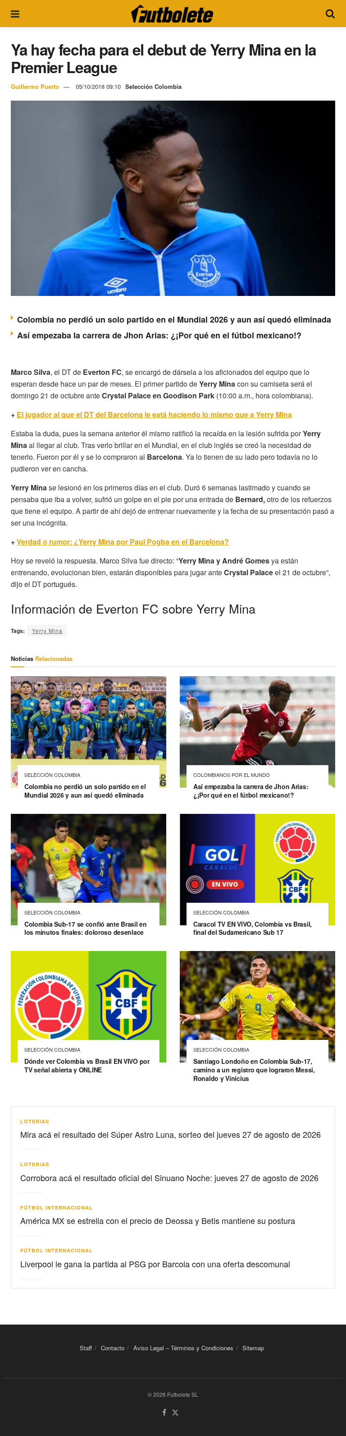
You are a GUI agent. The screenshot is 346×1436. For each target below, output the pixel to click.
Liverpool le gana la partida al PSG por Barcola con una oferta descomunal (155, 1264)
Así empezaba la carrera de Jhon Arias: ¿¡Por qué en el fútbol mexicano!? (159, 335)
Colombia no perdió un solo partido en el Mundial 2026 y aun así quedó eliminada (174, 319)
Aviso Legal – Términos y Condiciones (183, 1348)
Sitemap (253, 1348)
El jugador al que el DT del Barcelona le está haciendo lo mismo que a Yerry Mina (154, 414)
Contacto (112, 1348)
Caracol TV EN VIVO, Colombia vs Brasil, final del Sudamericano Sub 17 (252, 928)
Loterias (34, 1121)
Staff (86, 1348)
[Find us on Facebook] (164, 1413)
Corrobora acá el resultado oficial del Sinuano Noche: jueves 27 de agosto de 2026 (169, 1177)
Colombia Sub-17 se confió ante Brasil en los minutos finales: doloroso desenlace (85, 928)
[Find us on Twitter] (175, 1413)
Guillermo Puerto (35, 86)
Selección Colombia (153, 86)
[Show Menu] (15, 13)
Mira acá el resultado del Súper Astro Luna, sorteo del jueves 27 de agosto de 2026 (170, 1134)
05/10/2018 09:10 (98, 86)
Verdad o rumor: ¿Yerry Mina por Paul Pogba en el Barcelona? (123, 541)
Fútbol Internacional (56, 1207)
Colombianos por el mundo (231, 774)
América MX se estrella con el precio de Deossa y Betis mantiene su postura (157, 1220)
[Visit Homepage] (172, 14)
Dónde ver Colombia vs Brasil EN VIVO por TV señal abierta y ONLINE (87, 1065)
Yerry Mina (47, 630)
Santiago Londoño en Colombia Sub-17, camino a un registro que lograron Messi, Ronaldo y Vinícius (254, 1070)
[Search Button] (330, 13)
